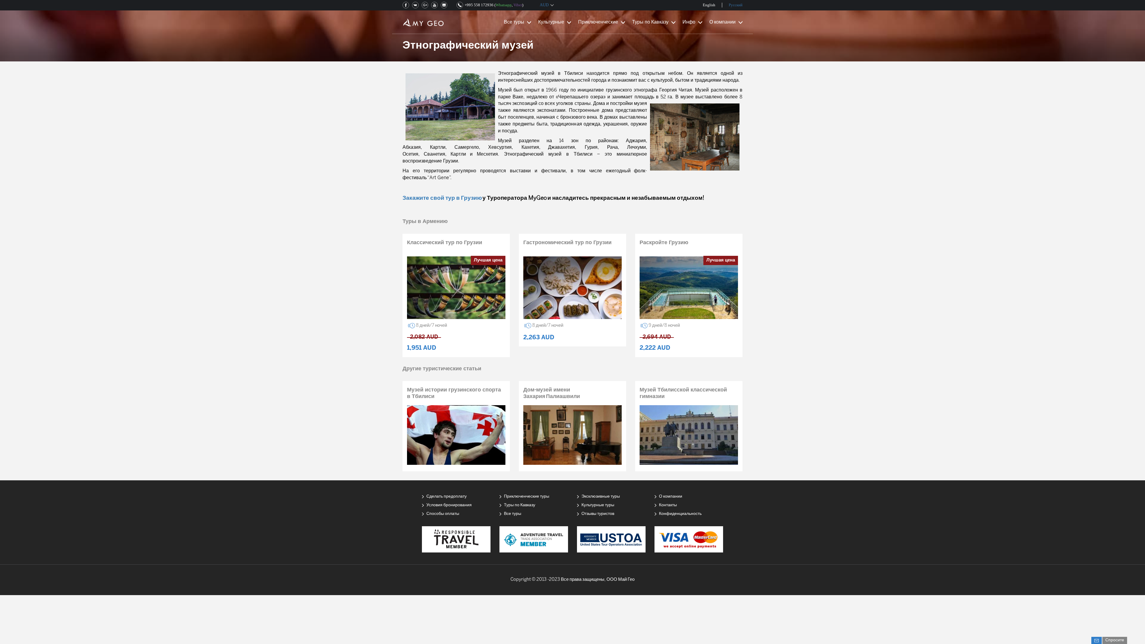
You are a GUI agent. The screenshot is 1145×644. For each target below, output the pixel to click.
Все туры (514, 22)
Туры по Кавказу (650, 22)
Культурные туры (597, 505)
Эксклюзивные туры (600, 497)
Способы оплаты (442, 514)
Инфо (689, 22)
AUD (544, 5)
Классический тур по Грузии (444, 242)
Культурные (551, 22)
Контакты (668, 505)
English (709, 5)
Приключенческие (598, 22)
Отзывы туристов (597, 514)
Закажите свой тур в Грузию (442, 198)
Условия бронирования (449, 505)
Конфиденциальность (680, 514)
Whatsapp (504, 5)
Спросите (1114, 640)
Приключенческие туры (526, 497)
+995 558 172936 (479, 5)
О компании (722, 22)
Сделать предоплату (446, 497)
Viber (517, 5)
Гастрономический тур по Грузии (567, 242)
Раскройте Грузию (664, 242)
